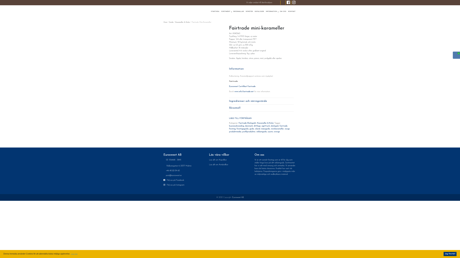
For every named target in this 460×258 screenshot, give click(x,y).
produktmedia (235, 132)
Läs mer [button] (74, 254)
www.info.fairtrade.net (244, 92)
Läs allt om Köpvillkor (218, 160)
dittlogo (257, 126)
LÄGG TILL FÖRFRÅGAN (240, 118)
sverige (277, 132)
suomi (270, 132)
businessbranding (236, 126)
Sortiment (225, 11)
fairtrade (283, 126)
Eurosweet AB (238, 197)
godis (252, 129)
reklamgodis (261, 132)
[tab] (261, 69)
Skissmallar (238, 11)
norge (287, 129)
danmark (249, 126)
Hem (165, 22)
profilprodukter (248, 132)
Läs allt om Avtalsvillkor (218, 165)
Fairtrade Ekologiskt (247, 123)
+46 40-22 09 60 (173, 171)
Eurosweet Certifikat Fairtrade (242, 86)
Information (271, 11)
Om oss (283, 11)
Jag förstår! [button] (450, 254)
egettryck (266, 126)
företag (232, 129)
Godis (171, 22)
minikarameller (277, 129)
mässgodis (265, 129)
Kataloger (259, 11)
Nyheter (249, 11)
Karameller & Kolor (182, 22)
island (257, 129)
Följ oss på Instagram (175, 185)
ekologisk (275, 126)
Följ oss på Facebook (175, 180)
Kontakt (292, 11)
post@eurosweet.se (174, 175)
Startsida (215, 11)
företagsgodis (243, 129)
